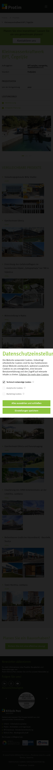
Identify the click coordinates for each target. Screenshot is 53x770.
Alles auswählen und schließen (27, 403)
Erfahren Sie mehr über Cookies (34, 374)
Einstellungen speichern (26, 410)
